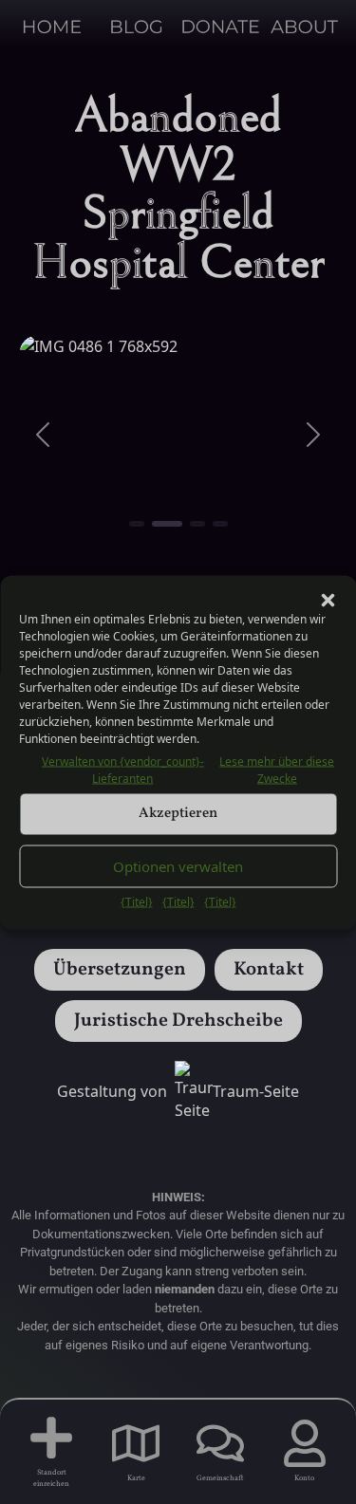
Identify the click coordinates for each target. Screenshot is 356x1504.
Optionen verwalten (178, 866)
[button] (327, 598)
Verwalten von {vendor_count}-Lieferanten (123, 769)
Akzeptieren (178, 814)
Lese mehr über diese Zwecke (276, 769)
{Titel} (137, 901)
